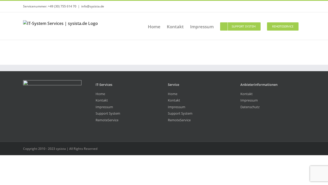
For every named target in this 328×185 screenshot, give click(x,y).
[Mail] (255, 126)
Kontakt (102, 100)
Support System (108, 113)
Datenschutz (250, 107)
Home (100, 93)
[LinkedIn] (248, 126)
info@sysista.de (92, 6)
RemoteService (107, 120)
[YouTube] (241, 126)
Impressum (104, 107)
